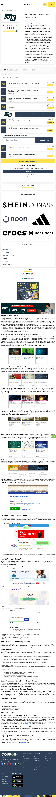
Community (37, 766)
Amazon (47, 762)
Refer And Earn (38, 764)
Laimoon (6, 252)
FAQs (24, 760)
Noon (46, 764)
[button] (16, 31)
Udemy (5, 249)
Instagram (23, 742)
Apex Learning (8, 264)
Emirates (47, 767)
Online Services (31, 733)
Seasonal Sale (4, 783)
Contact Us (26, 767)
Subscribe (44, 140)
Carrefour (47, 766)
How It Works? (27, 758)
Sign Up (46, 113)
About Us (25, 756)
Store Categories (5, 776)
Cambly (5, 261)
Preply (5, 258)
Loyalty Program (38, 762)
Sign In (21, 115)
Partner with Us (38, 756)
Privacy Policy (26, 766)
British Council (8, 255)
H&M (46, 756)
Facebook (15, 742)
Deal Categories (5, 781)
